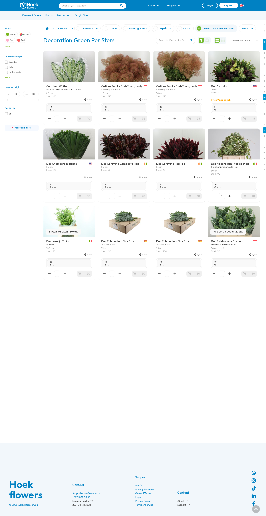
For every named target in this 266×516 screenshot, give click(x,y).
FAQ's (138, 485)
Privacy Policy (142, 500)
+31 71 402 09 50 (81, 497)
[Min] (49, 119)
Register (228, 5)
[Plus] (65, 119)
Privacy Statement (145, 489)
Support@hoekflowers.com (86, 493)
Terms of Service (144, 504)
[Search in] (122, 5)
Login (210, 5)
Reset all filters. (22, 127)
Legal (138, 497)
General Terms (143, 493)
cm (8, 94)
